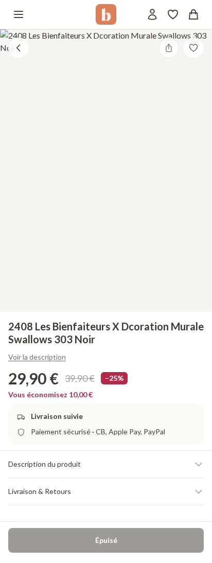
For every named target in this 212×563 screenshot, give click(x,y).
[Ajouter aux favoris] (193, 48)
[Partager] (168, 48)
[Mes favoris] (173, 14)
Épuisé (106, 540)
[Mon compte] (152, 14)
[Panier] (193, 14)
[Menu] (18, 14)
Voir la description (37, 357)
